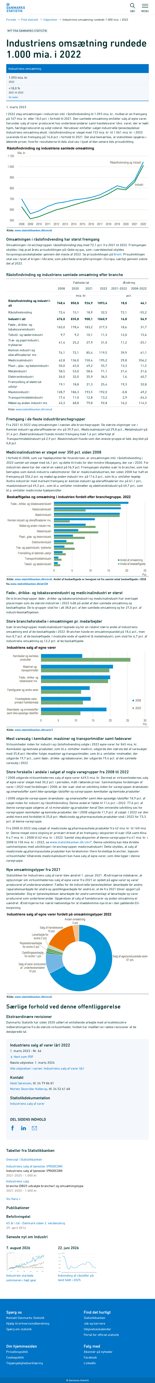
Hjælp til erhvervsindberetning (27, 1323)
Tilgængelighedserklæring (24, 1363)
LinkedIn (90, 1363)
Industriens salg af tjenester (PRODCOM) (34, 1170)
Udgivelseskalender (97, 1329)
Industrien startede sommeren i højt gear (21, 1278)
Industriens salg (44, 1185)
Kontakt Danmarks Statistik (25, 1318)
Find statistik (29, 19)
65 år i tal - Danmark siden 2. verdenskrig (35, 1223)
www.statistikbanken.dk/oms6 (33, 230)
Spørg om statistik (19, 1329)
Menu (145, 11)
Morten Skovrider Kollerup (28, 1089)
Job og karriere (94, 1323)
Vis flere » (13, 1199)
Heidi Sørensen (20, 1083)
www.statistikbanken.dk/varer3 (34, 729)
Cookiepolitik (15, 1357)
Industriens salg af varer (27, 1103)
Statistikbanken (94, 1318)
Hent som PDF (24, 1056)
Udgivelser (50, 19)
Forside (11, 19)
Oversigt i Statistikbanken (24, 1159)
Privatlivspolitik (17, 1351)
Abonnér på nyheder (98, 1351)
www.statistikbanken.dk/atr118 (29, 583)
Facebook (90, 1357)
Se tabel (13, 97)
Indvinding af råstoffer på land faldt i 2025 (75, 1278)
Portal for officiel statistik (101, 1334)
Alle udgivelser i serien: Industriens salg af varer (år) (47, 1068)
